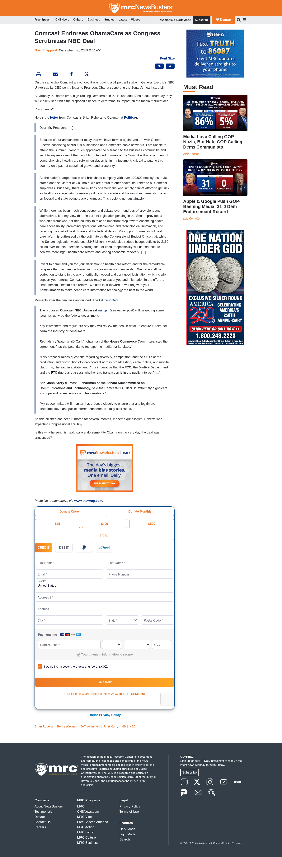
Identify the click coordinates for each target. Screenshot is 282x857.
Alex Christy (191, 153)
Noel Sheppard (46, 50)
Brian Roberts (44, 726)
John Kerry (110, 726)
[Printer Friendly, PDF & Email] (55, 75)
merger (103, 310)
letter (54, 117)
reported (111, 300)
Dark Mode (183, 19)
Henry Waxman (67, 726)
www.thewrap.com (88, 501)
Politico (130, 117)
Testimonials (166, 19)
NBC (132, 726)
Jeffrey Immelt (90, 726)
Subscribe (202, 19)
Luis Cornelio (191, 218)
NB (124, 726)
